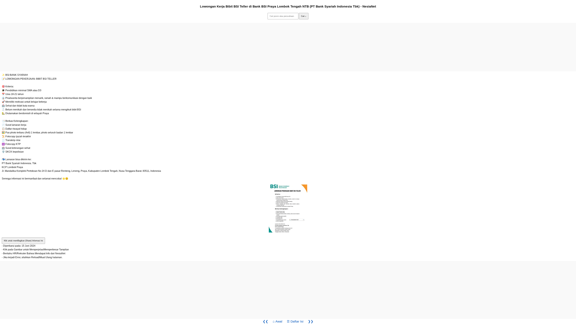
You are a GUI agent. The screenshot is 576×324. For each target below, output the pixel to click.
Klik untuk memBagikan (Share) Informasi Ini (23, 241)
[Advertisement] (90, 44)
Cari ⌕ (303, 16)
